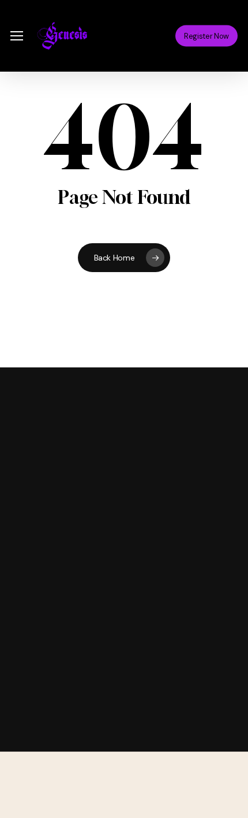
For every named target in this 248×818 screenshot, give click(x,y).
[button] (16, 36)
